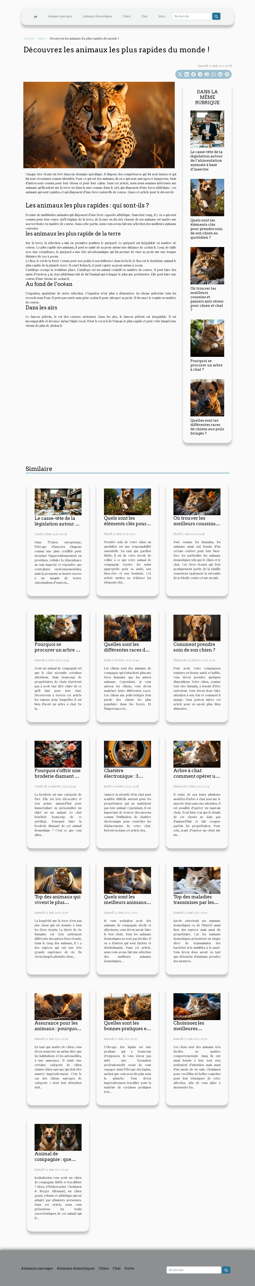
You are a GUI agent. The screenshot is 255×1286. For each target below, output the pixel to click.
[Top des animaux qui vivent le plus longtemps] (58, 880)
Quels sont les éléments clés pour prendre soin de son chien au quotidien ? (206, 229)
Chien (126, 16)
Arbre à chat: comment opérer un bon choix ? (195, 776)
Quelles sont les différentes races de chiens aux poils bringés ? (207, 426)
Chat (144, 16)
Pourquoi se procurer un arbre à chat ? (206, 365)
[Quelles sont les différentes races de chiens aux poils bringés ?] (207, 397)
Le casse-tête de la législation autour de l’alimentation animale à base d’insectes (206, 160)
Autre (162, 16)
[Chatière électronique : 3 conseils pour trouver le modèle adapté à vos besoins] (127, 754)
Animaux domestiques (97, 16)
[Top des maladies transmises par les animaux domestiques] (196, 880)
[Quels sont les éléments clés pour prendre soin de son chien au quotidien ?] (207, 197)
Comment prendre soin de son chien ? (194, 647)
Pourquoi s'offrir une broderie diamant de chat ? (58, 776)
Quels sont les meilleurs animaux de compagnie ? (125, 902)
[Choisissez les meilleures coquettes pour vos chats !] (196, 1006)
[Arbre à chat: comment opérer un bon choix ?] (196, 754)
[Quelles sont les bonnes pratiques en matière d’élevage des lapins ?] (127, 1006)
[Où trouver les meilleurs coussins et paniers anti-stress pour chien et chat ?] (207, 265)
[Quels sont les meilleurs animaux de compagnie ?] (127, 880)
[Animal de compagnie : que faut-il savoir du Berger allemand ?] (58, 1137)
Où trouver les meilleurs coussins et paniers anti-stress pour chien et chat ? (206, 299)
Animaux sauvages (59, 16)
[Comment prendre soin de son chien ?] (196, 628)
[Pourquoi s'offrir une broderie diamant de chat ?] (58, 754)
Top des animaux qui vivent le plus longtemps (58, 902)
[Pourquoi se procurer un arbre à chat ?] (207, 338)
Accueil (28, 38)
